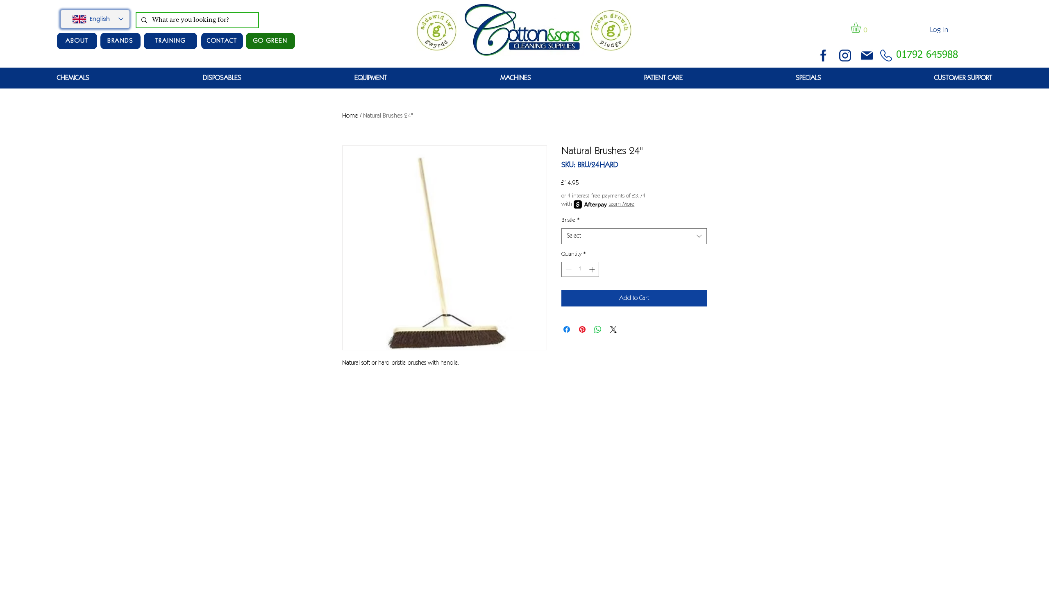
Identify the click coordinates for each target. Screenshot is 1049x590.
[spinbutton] (580, 269)
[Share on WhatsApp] (598, 329)
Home (350, 116)
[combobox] (634, 236)
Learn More (621, 204)
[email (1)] (867, 55)
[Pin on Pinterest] (582, 329)
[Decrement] (568, 269)
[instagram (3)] (845, 55)
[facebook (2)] (823, 55)
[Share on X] (613, 329)
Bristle (570, 220)
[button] (862, 28)
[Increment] (593, 269)
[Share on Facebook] (567, 329)
